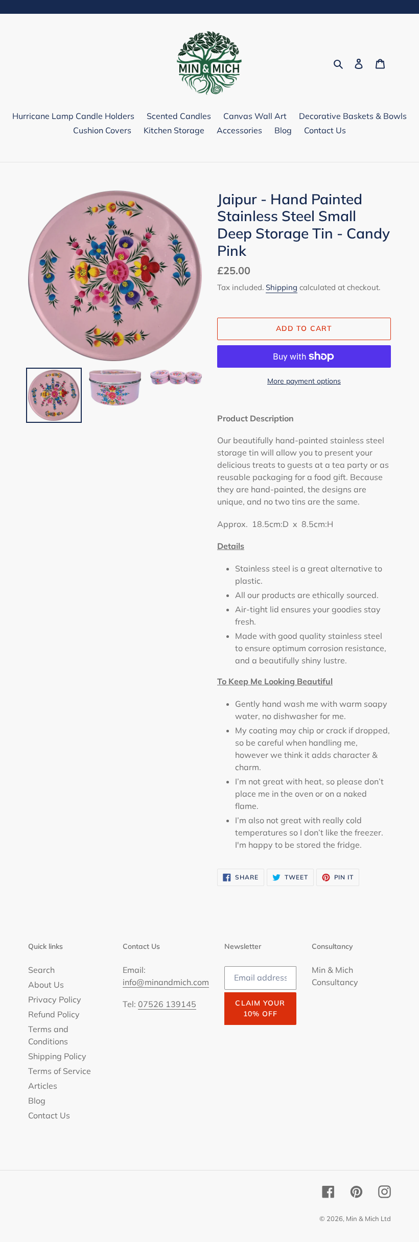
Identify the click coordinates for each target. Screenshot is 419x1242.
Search (41, 970)
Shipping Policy (57, 1056)
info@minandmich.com (166, 982)
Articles (42, 1086)
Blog (36, 1100)
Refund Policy (54, 1014)
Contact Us (49, 1115)
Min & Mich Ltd (368, 1218)
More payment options (304, 381)
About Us (46, 985)
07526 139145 (167, 1004)
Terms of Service (59, 1071)
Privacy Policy (54, 999)
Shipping (281, 287)
